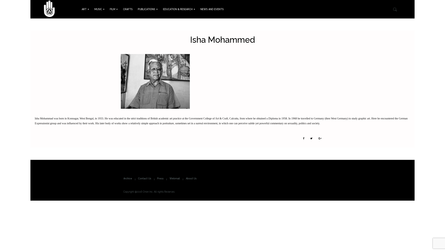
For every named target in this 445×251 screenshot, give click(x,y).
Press (160, 178)
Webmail (174, 178)
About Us (191, 178)
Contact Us (144, 178)
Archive (127, 178)
